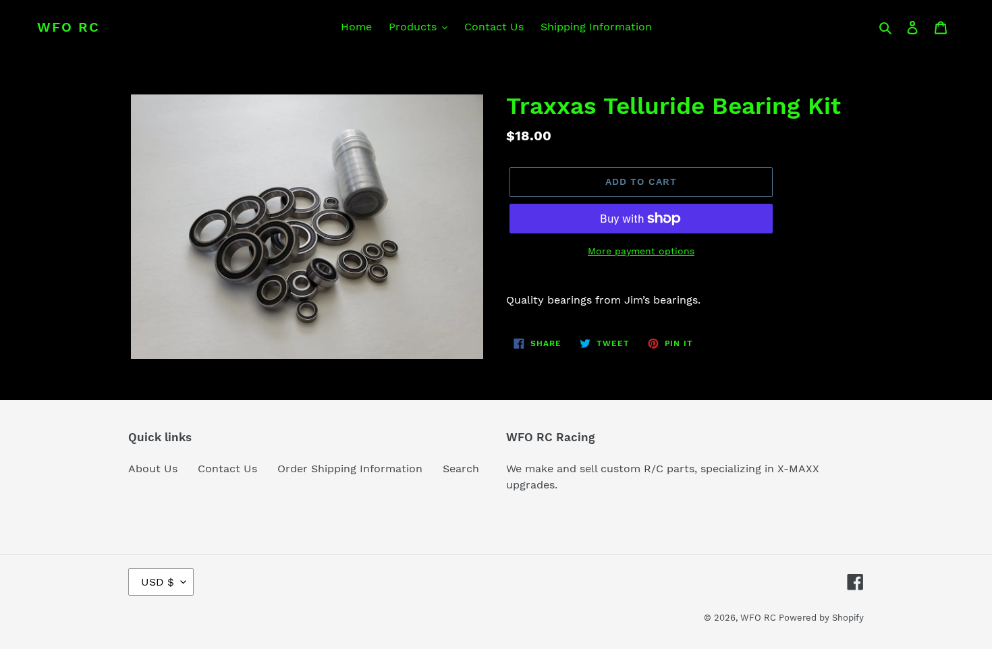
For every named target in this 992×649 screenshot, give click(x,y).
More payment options (641, 251)
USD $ (157, 581)
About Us (152, 468)
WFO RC (68, 27)
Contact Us (227, 468)
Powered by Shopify (821, 618)
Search (461, 468)
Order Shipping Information (349, 468)
